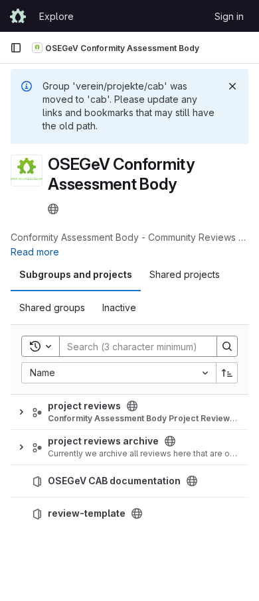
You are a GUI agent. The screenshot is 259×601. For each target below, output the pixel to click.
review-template (87, 513)
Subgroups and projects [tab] (75, 274)
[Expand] (21, 412)
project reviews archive (103, 441)
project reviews (84, 406)
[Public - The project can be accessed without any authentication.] (192, 481)
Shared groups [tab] (52, 307)
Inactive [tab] (119, 307)
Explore (56, 16)
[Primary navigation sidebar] (16, 47)
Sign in (229, 16)
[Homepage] (18, 16)
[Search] (227, 346)
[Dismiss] (232, 86)
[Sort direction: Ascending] (227, 372)
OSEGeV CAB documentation (114, 481)
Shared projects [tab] (184, 274)
